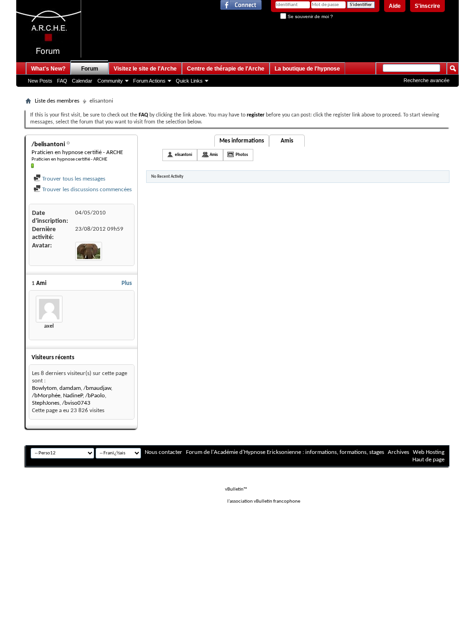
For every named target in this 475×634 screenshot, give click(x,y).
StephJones (45, 403)
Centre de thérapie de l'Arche (225, 68)
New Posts (40, 81)
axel (49, 326)
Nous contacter (163, 452)
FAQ (62, 81)
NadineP (73, 396)
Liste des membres (57, 101)
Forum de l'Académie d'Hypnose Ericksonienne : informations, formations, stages (285, 452)
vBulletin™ (236, 489)
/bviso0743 (76, 403)
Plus (127, 283)
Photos (242, 155)
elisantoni (183, 155)
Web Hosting (428, 452)
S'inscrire (427, 6)
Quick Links (189, 81)
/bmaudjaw (97, 388)
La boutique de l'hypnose (307, 68)
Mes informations (241, 141)
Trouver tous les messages (73, 179)
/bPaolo (95, 396)
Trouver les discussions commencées (86, 190)
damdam (70, 388)
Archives (398, 452)
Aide (395, 6)
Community (110, 81)
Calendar (82, 81)
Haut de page (428, 460)
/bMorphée (46, 396)
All (154, 154)
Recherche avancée (426, 80)
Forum (89, 68)
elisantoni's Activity (184, 141)
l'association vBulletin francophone (263, 501)
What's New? (48, 68)
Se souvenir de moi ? (309, 16)
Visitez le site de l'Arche (145, 68)
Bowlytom (44, 388)
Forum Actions (149, 81)
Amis (287, 141)
